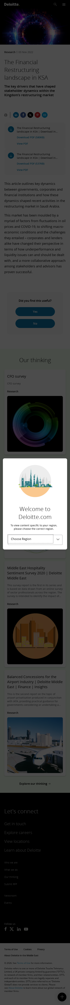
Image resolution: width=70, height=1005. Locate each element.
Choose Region (21, 539)
